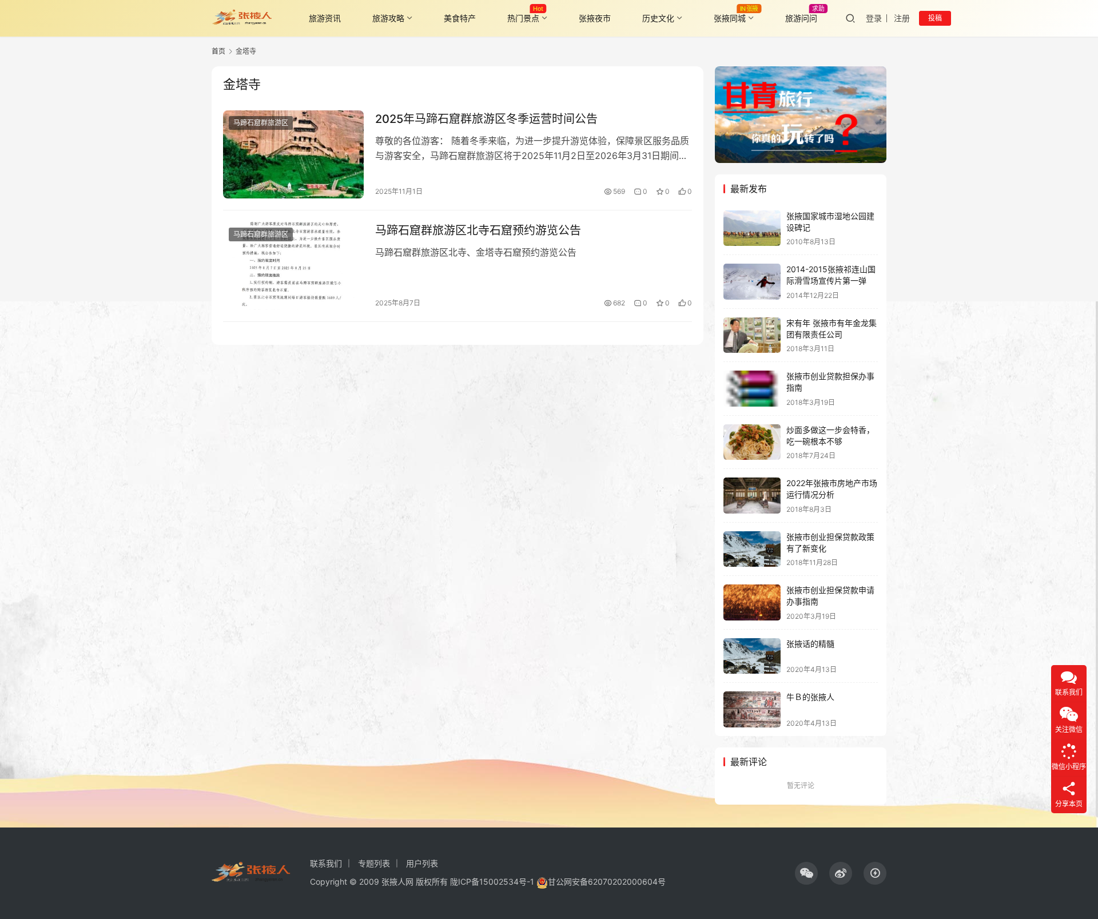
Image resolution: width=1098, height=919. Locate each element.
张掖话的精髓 (810, 644)
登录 (874, 18)
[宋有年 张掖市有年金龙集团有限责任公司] (752, 335)
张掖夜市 (595, 18)
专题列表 (374, 863)
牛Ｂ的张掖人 (810, 697)
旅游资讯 (325, 18)
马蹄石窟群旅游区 (260, 122)
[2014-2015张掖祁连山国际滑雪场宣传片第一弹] (752, 282)
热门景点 (523, 18)
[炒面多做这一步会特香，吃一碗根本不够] (752, 442)
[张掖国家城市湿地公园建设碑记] (752, 228)
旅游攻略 (388, 18)
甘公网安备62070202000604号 (607, 881)
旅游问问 (801, 18)
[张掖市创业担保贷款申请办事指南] (752, 602)
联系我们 (326, 863)
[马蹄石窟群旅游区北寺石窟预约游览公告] (293, 266)
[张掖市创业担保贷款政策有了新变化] (752, 549)
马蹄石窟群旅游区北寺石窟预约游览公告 (478, 230)
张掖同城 (730, 18)
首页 (218, 51)
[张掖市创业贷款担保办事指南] (752, 389)
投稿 (935, 18)
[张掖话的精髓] (752, 656)
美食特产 (460, 18)
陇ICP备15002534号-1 (492, 881)
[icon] (806, 873)
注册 (902, 18)
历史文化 (658, 18)
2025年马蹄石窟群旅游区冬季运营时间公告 (486, 119)
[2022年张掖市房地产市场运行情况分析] (752, 496)
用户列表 (422, 863)
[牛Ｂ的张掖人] (752, 709)
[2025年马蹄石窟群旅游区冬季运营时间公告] (293, 154)
